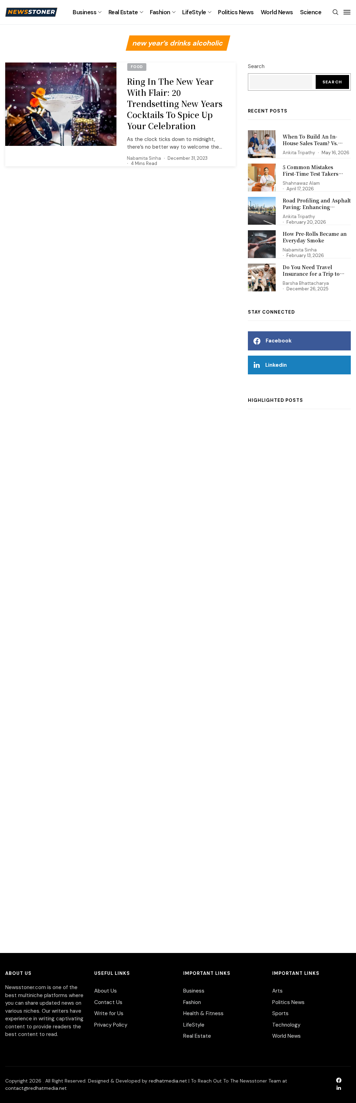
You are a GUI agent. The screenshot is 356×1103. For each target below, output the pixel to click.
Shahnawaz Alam (301, 183)
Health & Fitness (203, 1013)
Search (256, 66)
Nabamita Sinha (144, 158)
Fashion (160, 12)
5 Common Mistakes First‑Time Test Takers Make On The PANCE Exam (316, 174)
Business (84, 12)
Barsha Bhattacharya (306, 283)
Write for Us (108, 1013)
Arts (277, 990)
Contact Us (108, 1002)
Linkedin (276, 365)
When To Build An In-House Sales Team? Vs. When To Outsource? (310, 143)
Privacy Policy (110, 1024)
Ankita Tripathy (299, 153)
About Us (105, 990)
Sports (280, 1013)
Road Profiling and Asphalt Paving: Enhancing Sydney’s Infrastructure (317, 207)
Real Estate (123, 12)
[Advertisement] (299, 674)
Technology (286, 1024)
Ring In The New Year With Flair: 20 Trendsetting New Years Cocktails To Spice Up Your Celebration (174, 104)
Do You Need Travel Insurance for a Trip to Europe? (311, 274)
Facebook (279, 340)
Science (310, 12)
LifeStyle (194, 12)
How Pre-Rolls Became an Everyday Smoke (315, 237)
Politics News (235, 12)
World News (277, 12)
